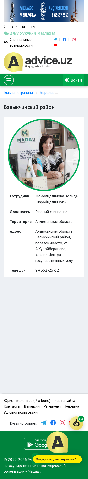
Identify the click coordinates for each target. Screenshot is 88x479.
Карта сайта (64, 400)
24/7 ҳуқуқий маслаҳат (14, 33)
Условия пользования (21, 412)
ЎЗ (5, 27)
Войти (75, 80)
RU (24, 27)
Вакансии (32, 406)
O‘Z (14, 27)
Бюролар (47, 92)
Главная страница (18, 92)
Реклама (72, 406)
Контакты (12, 406)
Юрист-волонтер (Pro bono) (27, 400)
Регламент (52, 406)
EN (33, 27)
